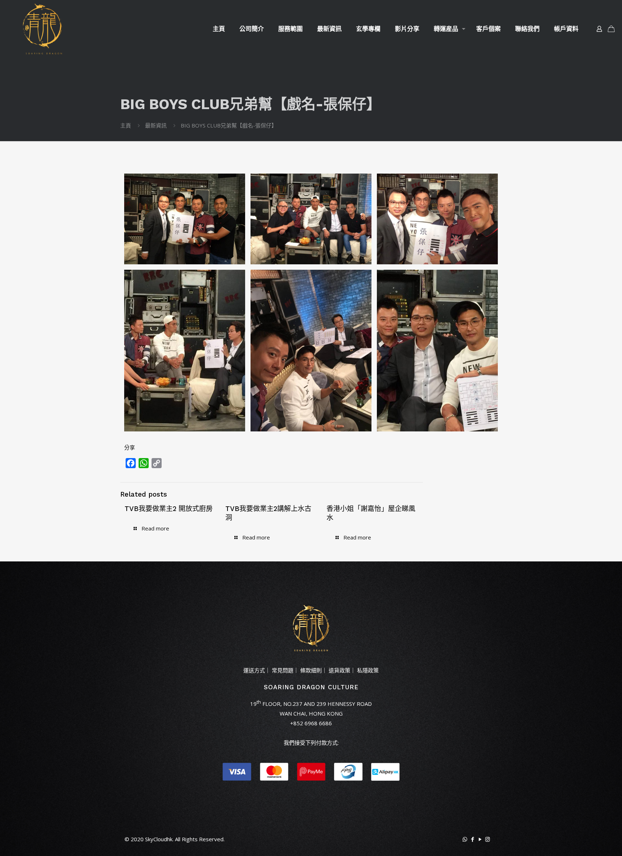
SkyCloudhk (158, 839)
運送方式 (254, 670)
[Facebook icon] (472, 839)
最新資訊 (156, 125)
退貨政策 (339, 670)
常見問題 (282, 670)
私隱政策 (368, 670)
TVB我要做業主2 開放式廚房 (169, 509)
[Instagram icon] (487, 839)
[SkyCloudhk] (42, 29)
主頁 (125, 125)
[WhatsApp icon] (465, 839)
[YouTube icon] (480, 839)
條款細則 (311, 670)
